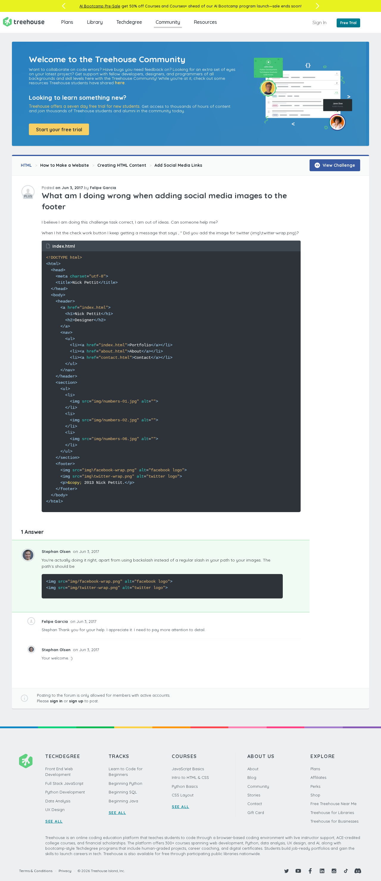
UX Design (55, 809)
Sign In (320, 22)
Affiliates (318, 777)
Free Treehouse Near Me (333, 803)
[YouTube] (298, 871)
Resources (205, 22)
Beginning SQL (123, 792)
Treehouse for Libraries (332, 812)
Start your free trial (59, 129)
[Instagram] (334, 871)
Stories (253, 795)
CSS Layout (182, 795)
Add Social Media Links (178, 165)
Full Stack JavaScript (64, 783)
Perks (315, 786)
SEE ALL (54, 821)
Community (168, 22)
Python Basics (185, 786)
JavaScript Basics (188, 768)
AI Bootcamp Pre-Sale (99, 6)
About (252, 768)
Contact (254, 803)
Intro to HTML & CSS (190, 777)
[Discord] (358, 871)
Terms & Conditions (35, 870)
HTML (26, 165)
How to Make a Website (64, 165)
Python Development (65, 792)
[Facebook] (310, 871)
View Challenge (338, 165)
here (120, 82)
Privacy (65, 870)
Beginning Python (125, 783)
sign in (56, 700)
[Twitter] (286, 871)
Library (95, 22)
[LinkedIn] (322, 871)
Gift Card (255, 812)
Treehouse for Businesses (334, 821)
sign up (76, 700)
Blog (251, 777)
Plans (67, 22)
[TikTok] (346, 871)
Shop (315, 795)
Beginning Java (123, 801)
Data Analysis (57, 801)
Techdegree (129, 22)
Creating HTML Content (121, 165)
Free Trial (348, 23)
